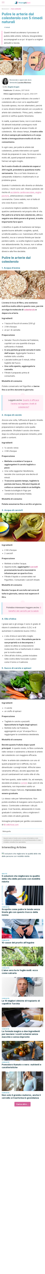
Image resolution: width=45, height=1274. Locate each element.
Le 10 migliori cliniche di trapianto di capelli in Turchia (21, 1002)
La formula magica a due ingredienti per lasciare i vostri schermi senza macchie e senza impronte (21, 1034)
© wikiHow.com (11, 824)
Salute (4, 873)
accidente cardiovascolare (22, 192)
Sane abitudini (16, 9)
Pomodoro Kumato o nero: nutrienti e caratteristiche (21, 1066)
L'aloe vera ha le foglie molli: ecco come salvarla (20, 971)
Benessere (5, 9)
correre (24, 783)
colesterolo (29, 309)
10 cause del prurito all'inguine (18, 942)
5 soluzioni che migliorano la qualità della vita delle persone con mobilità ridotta (21, 879)
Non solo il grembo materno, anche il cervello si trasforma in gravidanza (21, 1096)
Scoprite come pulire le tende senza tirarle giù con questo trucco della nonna (21, 912)
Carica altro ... (22, 1104)
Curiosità (5, 907)
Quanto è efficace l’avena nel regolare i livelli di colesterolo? (25, 403)
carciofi (34, 567)
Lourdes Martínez (24, 82)
